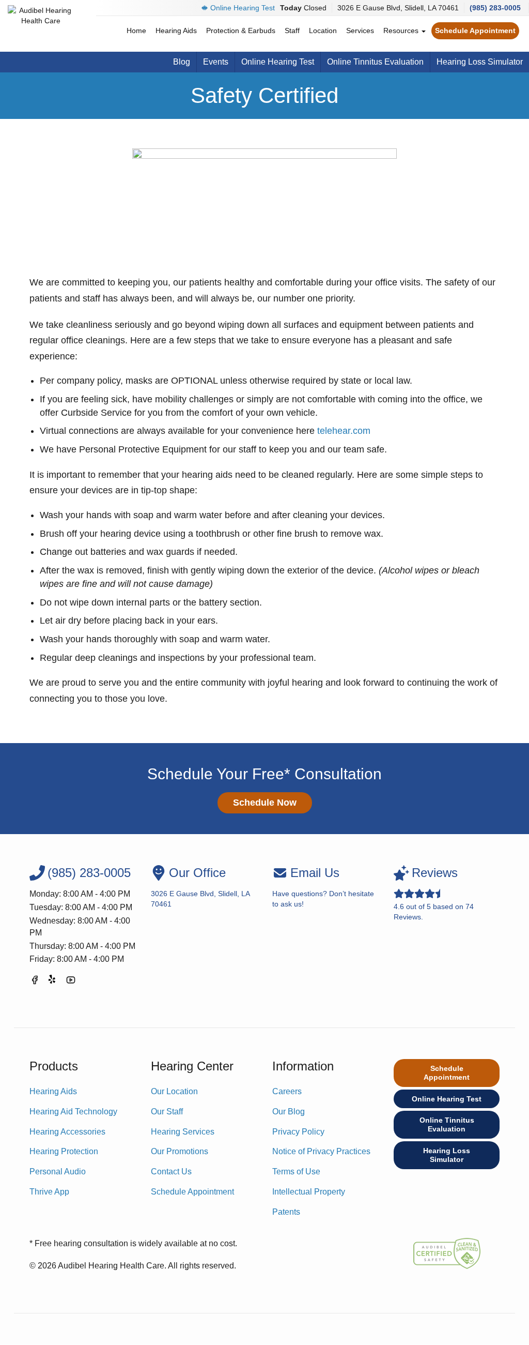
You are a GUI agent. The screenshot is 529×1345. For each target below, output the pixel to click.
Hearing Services (182, 1131)
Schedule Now (265, 802)
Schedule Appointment (475, 30)
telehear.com (343, 431)
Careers (287, 1091)
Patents (286, 1211)
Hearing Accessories (67, 1131)
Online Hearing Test (242, 8)
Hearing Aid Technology (73, 1111)
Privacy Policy (298, 1131)
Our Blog (288, 1111)
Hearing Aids (176, 30)
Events (215, 61)
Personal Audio (57, 1171)
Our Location (174, 1091)
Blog (181, 61)
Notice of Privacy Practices (321, 1151)
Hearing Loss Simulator (480, 61)
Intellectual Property (308, 1191)
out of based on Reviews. (434, 893)
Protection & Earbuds (240, 30)
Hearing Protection (63, 1151)
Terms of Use (296, 1171)
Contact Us (171, 1171)
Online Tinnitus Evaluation (375, 61)
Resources (402, 30)
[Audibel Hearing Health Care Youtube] (71, 982)
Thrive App (49, 1191)
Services (360, 30)
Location (323, 30)
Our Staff (167, 1111)
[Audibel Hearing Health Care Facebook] (34, 982)
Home (136, 30)
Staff (292, 30)
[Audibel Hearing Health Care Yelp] (53, 982)
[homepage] (41, 26)
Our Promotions (179, 1151)
